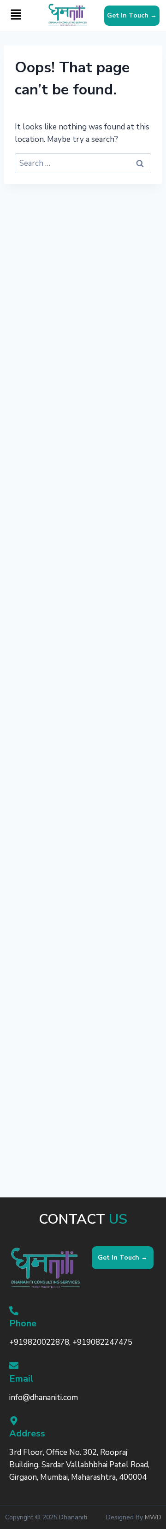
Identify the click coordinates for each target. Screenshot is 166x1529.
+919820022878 (39, 1342)
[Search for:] (83, 163)
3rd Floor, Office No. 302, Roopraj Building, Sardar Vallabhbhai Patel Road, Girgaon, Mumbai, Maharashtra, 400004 (79, 1464)
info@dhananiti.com (43, 1397)
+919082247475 (102, 1342)
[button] (15, 16)
